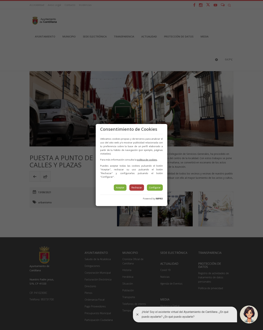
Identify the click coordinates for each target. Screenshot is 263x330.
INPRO (159, 198)
